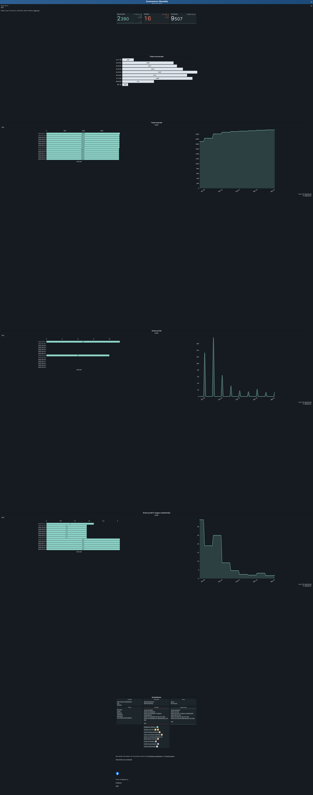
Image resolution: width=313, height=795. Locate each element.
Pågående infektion (150, 727)
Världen (119, 705)
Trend (118, 711)
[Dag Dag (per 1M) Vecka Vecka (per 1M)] (6, 127)
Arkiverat (120, 716)
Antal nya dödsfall (149, 712)
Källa (117, 786)
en (311, 6)
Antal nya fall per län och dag (180, 716)
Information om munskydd (124, 759)
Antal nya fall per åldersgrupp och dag (183, 718)
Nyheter (119, 713)
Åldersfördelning (149, 702)
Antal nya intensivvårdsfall (152, 734)
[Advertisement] (301, 32)
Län (118, 703)
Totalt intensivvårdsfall (151, 732)
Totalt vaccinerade (149, 746)
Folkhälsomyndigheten (155, 756)
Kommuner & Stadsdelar (124, 702)
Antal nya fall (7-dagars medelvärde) (182, 713)
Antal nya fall (175, 712)
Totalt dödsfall (148, 710)
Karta (172, 702)
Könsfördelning (148, 703)
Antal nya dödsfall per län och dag (154, 716)
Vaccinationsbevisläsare (124, 718)
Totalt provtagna (149, 741)
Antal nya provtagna (150, 744)
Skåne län (36, 10)
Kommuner (174, 703)
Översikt (119, 709)
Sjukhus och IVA (149, 729)
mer (145, 723)
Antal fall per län (176, 715)
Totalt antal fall (175, 710)
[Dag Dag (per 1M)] (5, 517)
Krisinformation (170, 756)
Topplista (120, 714)
